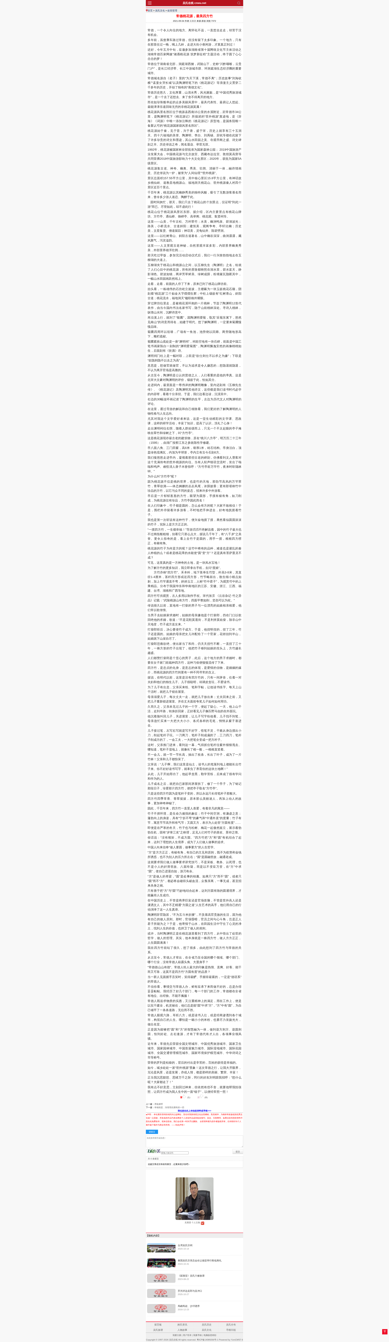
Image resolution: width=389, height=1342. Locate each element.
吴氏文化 (160, 10)
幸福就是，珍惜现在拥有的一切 (169, 1107)
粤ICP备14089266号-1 (207, 1340)
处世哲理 (172, 10)
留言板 (158, 1324)
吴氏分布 (231, 1324)
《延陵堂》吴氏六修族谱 (191, 1275)
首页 (150, 10)
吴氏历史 (207, 1324)
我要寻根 (197, 1335)
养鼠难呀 (158, 1104)
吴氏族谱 (158, 1330)
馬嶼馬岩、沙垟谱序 (189, 1306)
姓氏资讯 (182, 1324)
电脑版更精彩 (210, 1335)
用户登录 (187, 1335)
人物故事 (182, 1330)
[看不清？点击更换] (153, 1151)
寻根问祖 (231, 1330)
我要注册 (177, 1335)
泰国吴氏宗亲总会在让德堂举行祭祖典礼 (200, 1260)
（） (185, 1097)
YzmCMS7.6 (237, 1340)
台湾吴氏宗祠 (185, 1245)
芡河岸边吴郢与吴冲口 (190, 1291)
